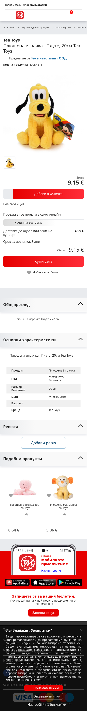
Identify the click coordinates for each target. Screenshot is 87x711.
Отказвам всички (46, 696)
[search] (59, 15)
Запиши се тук (43, 612)
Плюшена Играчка (62, 370)
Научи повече (51, 570)
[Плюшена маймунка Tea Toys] (63, 485)
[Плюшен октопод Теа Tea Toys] (25, 485)
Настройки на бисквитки (47, 704)
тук (38, 680)
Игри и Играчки (63, 27)
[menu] (9, 15)
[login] (78, 15)
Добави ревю (43, 442)
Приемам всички (46, 688)
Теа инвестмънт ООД (49, 58)
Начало (10, 27)
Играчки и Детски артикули (35, 27)
